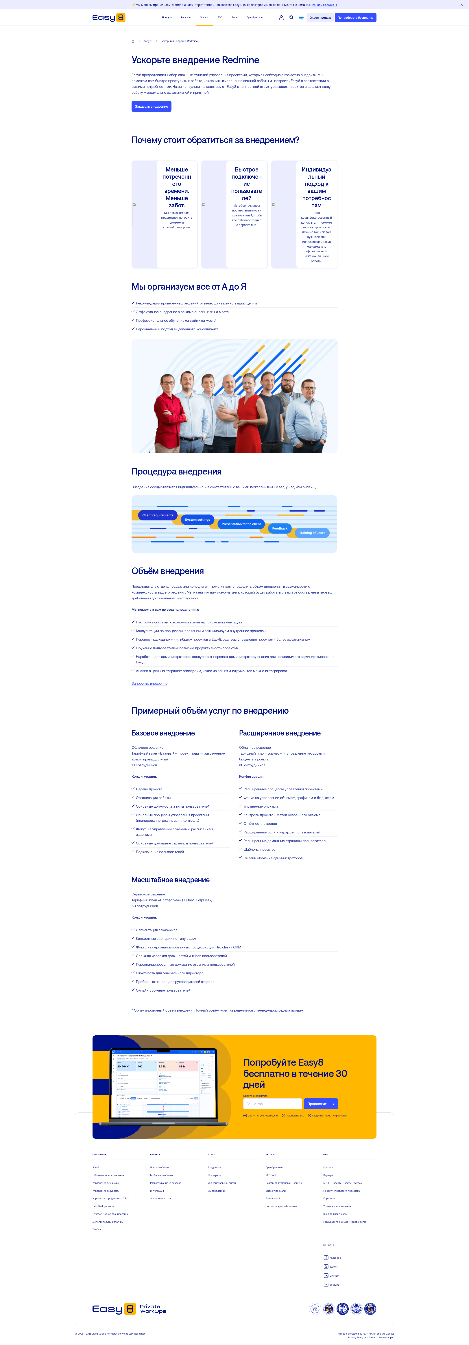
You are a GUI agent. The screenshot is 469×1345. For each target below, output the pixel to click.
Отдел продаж (320, 17)
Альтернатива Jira (160, 1198)
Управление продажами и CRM (111, 1198)
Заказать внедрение (151, 106)
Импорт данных (217, 1190)
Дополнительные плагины (108, 1221)
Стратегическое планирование (110, 1213)
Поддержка (214, 1175)
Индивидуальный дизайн (222, 1182)
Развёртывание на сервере (165, 1182)
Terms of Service (378, 1337)
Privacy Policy (355, 1337)
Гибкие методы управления (108, 1175)
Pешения (186, 17)
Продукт (167, 17)
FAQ (219, 17)
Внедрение (214, 1167)
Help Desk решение (103, 1206)
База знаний (273, 1198)
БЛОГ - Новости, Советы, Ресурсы (342, 1182)
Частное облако (159, 1167)
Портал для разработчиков (281, 1206)
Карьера (328, 1175)
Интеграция (157, 1190)
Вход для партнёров (335, 1213)
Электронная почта (255, 1095)
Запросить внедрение (149, 683)
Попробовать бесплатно (356, 17)
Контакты (328, 1167)
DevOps (97, 1229)
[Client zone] (281, 17)
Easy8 (96, 1167)
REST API (271, 1175)
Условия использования (337, 1206)
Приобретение (254, 17)
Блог (234, 17)
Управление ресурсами (106, 1190)
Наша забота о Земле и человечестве (344, 1221)
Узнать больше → (324, 5)
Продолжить (317, 1104)
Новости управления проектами (342, 1190)
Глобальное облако (161, 1175)
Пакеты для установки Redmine (284, 1182)
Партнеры (329, 1198)
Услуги (204, 17)
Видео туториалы (276, 1190)
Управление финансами (106, 1182)
